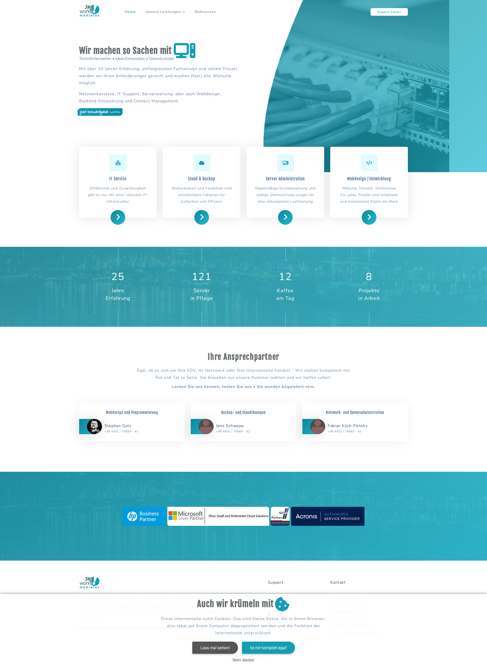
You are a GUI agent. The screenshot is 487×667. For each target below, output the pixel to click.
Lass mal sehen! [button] (215, 647)
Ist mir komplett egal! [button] (268, 647)
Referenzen (205, 11)
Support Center (389, 12)
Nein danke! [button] (243, 660)
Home (130, 11)
